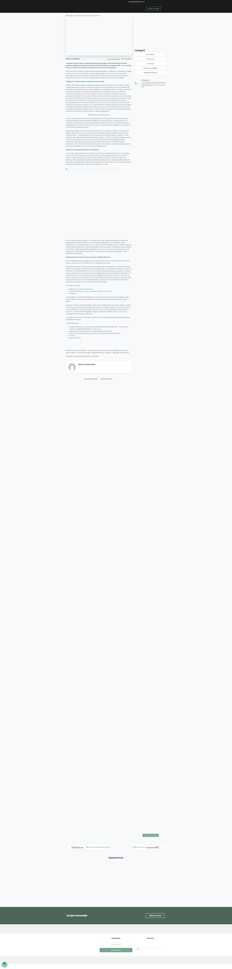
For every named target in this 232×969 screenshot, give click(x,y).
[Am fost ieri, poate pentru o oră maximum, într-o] (150, 588)
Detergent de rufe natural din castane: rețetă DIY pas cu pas (88, 890)
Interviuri (150, 64)
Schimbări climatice (150, 73)
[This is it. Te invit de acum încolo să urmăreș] (161, 286)
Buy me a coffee (75, 338)
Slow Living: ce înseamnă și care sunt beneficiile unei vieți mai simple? (139, 890)
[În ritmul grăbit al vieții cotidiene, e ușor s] (140, 763)
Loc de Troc (108, 291)
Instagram (73, 293)
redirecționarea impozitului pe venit (81, 331)
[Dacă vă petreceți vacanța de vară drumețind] (161, 758)
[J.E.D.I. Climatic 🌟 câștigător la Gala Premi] (150, 255)
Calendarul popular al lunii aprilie (86, 150)
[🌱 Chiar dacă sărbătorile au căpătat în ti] (161, 544)
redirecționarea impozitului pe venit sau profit (85, 333)
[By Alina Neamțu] (69, 869)
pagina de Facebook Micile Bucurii (81, 289)
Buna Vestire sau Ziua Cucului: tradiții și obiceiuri (91, 257)
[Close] (146, 967)
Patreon (72, 336)
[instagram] (164, 2)
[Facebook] (156, 2)
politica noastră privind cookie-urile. (132, 967)
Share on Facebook (91, 379)
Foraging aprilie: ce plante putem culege (88, 81)
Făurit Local (150, 59)
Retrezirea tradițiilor (150, 68)
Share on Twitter (106, 379)
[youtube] (159, 2)
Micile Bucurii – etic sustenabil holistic (89, 291)
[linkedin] (161, 2)
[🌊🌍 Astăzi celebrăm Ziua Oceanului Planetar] (140, 526)
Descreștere (150, 54)
